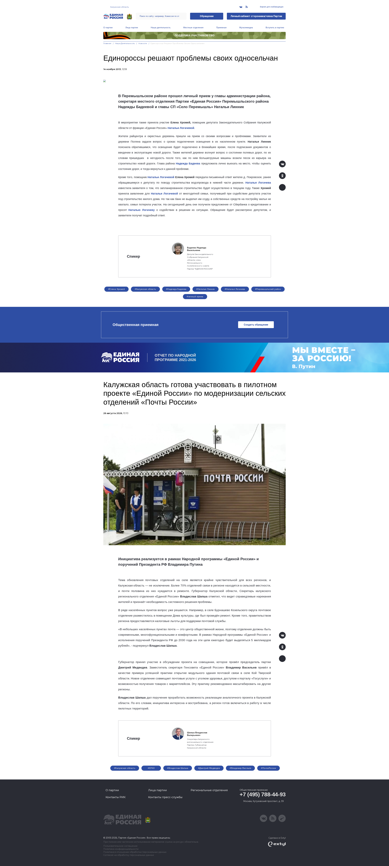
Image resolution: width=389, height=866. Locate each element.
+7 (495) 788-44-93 (263, 794)
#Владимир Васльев (240, 768)
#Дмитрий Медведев (209, 768)
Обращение (207, 16)
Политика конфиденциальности (120, 849)
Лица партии (131, 27)
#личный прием (195, 296)
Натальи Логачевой (161, 177)
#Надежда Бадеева (176, 289)
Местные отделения (193, 27)
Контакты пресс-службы (165, 797)
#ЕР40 (151, 768)
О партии (108, 27)
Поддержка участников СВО (194, 35)
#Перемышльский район (268, 289)
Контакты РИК (116, 797)
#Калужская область (145, 289)
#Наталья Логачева (235, 289)
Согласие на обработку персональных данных (128, 855)
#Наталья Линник (205, 289)
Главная (107, 43)
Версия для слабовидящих (271, 7)
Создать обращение (256, 324)
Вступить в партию (275, 27)
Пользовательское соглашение (120, 846)
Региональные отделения (209, 790)
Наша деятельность (160, 27)
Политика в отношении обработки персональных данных (134, 852)
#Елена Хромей (116, 289)
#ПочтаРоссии (268, 768)
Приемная (221, 27)
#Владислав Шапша (177, 768)
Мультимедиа (246, 27)
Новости (142, 43)
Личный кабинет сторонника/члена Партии (256, 16)
